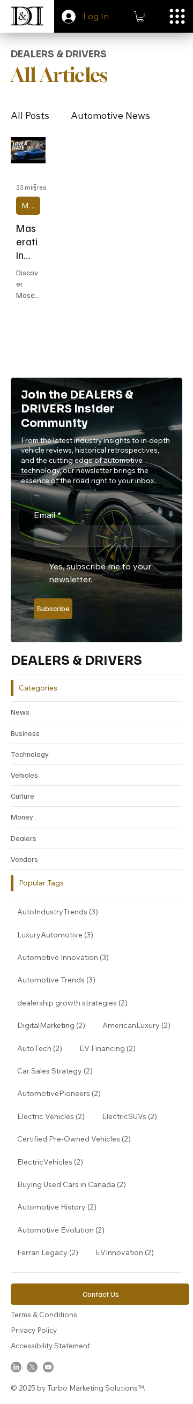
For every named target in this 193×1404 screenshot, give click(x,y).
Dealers (23, 838)
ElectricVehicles (53, 1162)
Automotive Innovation (66, 957)
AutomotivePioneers (62, 1093)
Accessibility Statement (50, 1345)
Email (47, 514)
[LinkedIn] (16, 1367)
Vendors (24, 859)
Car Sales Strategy (58, 1070)
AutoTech (43, 1048)
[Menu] (177, 16)
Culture (22, 795)
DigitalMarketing (54, 1025)
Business (25, 733)
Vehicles (24, 774)
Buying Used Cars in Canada (74, 1184)
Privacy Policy (34, 1329)
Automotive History (60, 1207)
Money (22, 816)
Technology (30, 754)
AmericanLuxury (139, 1025)
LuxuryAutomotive (58, 934)
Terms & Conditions (44, 1314)
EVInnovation (127, 1252)
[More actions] (38, 187)
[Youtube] (48, 1367)
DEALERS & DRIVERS (76, 661)
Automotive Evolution (64, 1230)
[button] (140, 16)
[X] (32, 1367)
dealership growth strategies (75, 1002)
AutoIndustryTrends (61, 911)
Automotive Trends (59, 979)
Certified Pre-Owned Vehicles (77, 1138)
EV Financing (110, 1048)
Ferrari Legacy (51, 1252)
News (20, 711)
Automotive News (110, 115)
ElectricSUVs (133, 1116)
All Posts (30, 115)
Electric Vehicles (54, 1116)
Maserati (30, 206)
